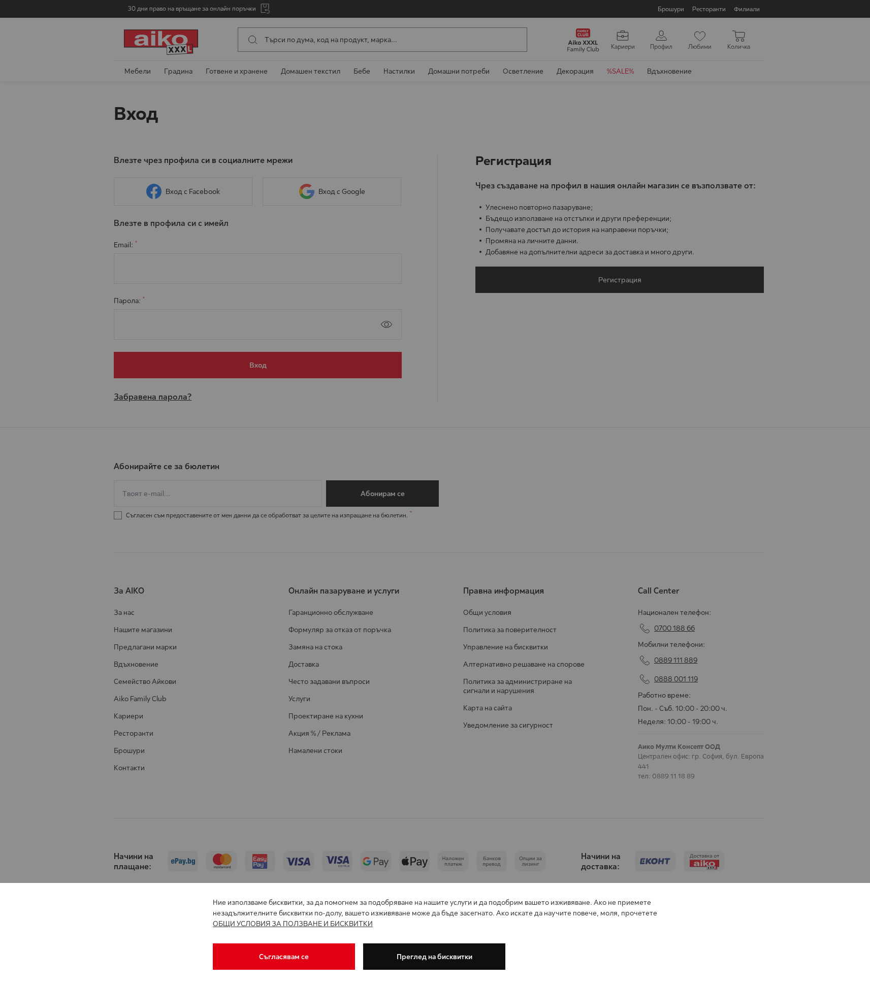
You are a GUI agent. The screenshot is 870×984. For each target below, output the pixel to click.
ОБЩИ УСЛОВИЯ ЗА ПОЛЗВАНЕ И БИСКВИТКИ (293, 923)
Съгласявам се (284, 956)
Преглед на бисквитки (434, 956)
